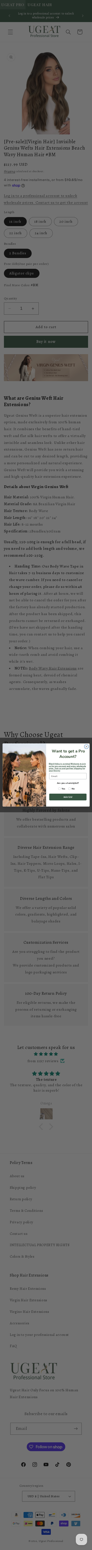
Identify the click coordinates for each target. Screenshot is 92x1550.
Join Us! (67, 797)
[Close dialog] (86, 746)
